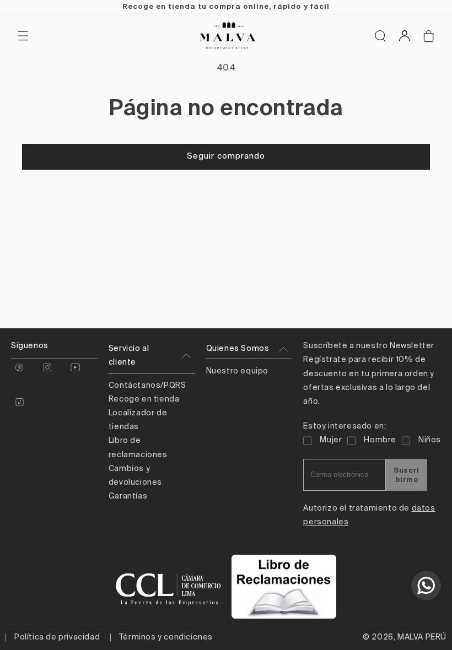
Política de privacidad (57, 637)
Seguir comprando (226, 156)
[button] (23, 36)
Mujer (331, 440)
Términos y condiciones (166, 637)
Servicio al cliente (129, 355)
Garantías (128, 496)
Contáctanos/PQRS (147, 385)
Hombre (380, 440)
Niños (429, 440)
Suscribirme (406, 475)
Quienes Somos (238, 349)
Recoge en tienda (144, 399)
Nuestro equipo (237, 371)
